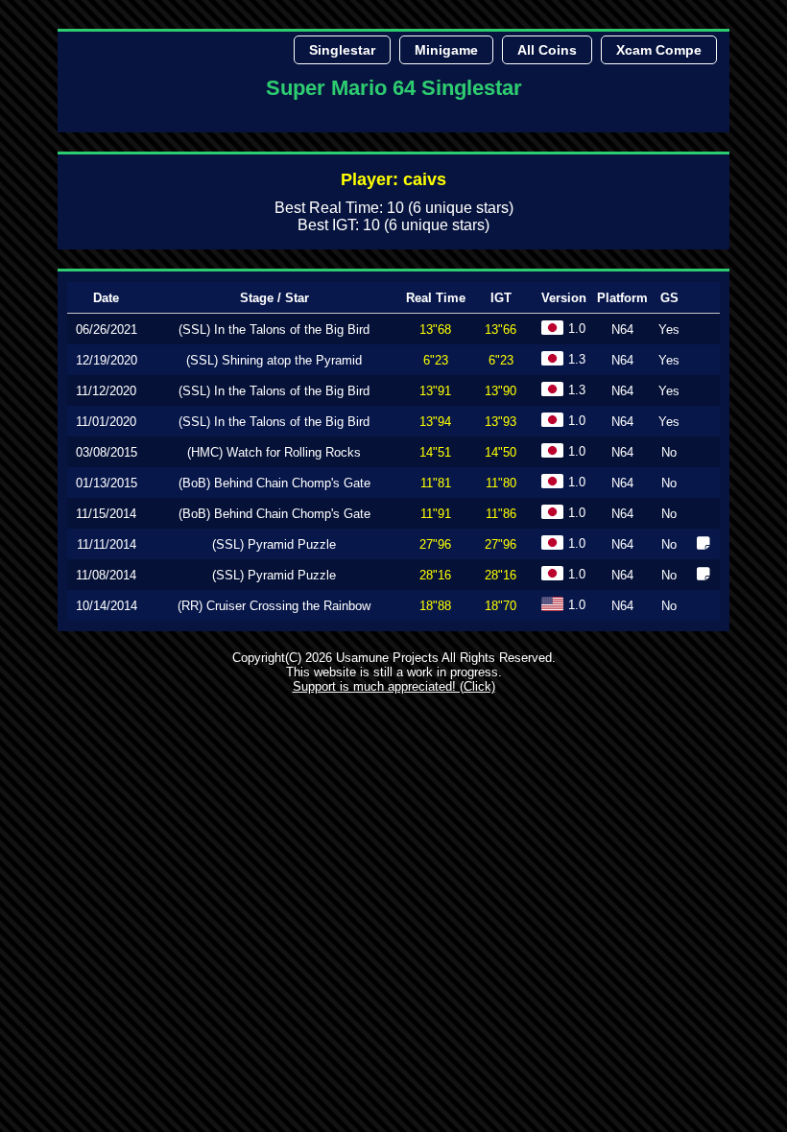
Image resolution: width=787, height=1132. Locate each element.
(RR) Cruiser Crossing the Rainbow (274, 606)
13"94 (435, 421)
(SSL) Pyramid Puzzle (274, 544)
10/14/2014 (106, 606)
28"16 (435, 575)
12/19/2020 (106, 360)
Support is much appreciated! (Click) (394, 686)
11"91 (435, 514)
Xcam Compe (659, 50)
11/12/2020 (106, 391)
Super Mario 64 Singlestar (394, 88)
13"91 (435, 391)
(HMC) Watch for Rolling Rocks (274, 452)
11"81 (435, 483)
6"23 (435, 360)
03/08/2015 (106, 452)
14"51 (435, 452)
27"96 (435, 544)
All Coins (547, 50)
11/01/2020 (106, 421)
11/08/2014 (106, 575)
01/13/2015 (106, 483)
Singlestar (342, 50)
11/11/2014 (106, 544)
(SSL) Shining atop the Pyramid (274, 360)
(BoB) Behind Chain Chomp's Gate (274, 483)
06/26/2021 (106, 329)
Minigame (446, 50)
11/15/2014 (106, 514)
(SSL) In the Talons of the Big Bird (274, 329)
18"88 (435, 606)
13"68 (435, 329)
